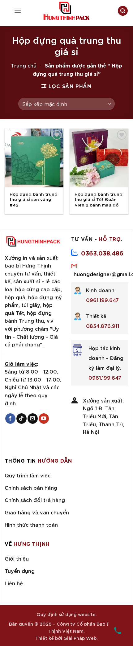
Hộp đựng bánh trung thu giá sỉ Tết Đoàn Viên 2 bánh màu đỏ (98, 199)
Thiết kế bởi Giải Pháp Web (66, 638)
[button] (17, 10)
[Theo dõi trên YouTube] (44, 418)
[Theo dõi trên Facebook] (10, 418)
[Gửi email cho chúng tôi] (33, 418)
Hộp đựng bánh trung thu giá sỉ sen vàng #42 (34, 199)
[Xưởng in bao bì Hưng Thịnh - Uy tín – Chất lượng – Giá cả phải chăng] (66, 11)
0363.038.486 (102, 253)
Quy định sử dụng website (66, 614)
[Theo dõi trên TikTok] (21, 418)
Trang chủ (23, 65)
